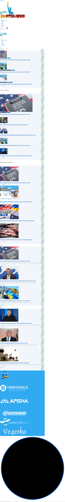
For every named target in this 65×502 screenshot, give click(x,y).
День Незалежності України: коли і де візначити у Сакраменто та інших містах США (16, 84)
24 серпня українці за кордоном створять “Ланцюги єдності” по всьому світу (15, 145)
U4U (1, 39)
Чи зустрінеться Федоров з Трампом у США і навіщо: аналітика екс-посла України (16, 155)
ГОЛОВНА (2, 38)
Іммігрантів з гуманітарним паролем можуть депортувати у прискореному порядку (16, 239)
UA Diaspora (8, 501)
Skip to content (2, 0)
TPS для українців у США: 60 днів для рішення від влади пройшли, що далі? (15, 59)
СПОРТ (2, 26)
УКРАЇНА (2, 23)
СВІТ (1, 24)
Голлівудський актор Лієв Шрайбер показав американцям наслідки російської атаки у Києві (18, 135)
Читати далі (1, 285)
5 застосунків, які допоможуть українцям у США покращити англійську (14, 124)
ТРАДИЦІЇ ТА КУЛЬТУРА (4, 40)
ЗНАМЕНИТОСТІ (3, 25)
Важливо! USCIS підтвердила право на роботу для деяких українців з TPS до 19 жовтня (17, 220)
